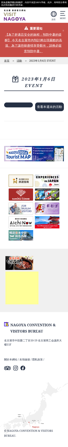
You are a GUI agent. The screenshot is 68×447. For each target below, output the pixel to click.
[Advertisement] (21, 288)
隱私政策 (37, 359)
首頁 (6, 60)
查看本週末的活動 (49, 107)
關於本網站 (10, 359)
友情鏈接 (24, 359)
